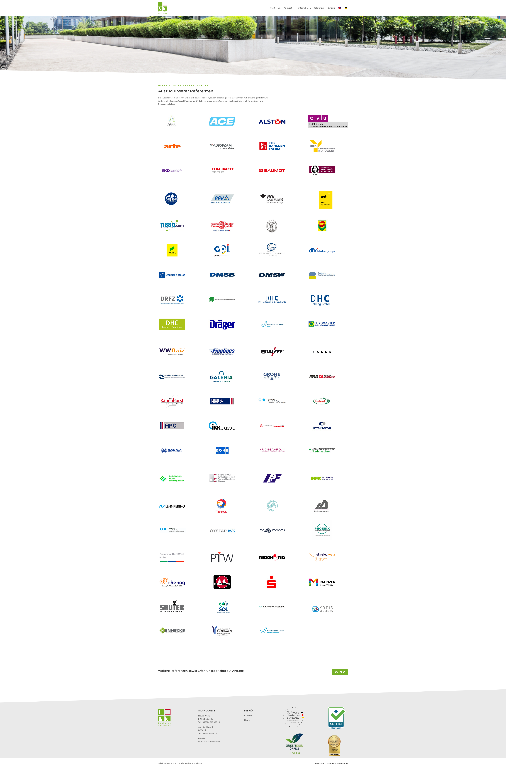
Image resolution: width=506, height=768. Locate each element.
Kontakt (339, 672)
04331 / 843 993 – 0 (211, 722)
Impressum (319, 763)
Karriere (248, 715)
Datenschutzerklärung (337, 763)
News (247, 720)
